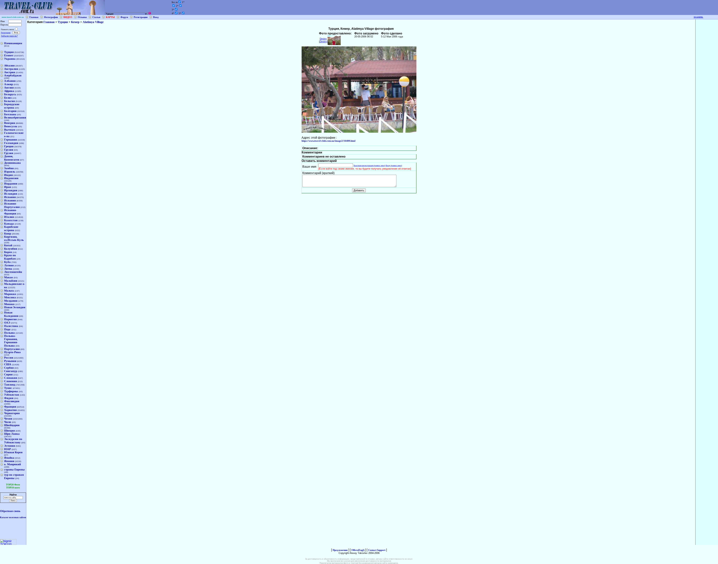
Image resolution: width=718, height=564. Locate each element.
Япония (9, 461)
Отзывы (82, 17)
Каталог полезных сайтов (13, 517)
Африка (9, 90)
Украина (10, 58)
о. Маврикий (12, 464)
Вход (156, 17)
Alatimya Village (93, 22)
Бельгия (9, 101)
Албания (10, 80)
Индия (8, 174)
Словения (10, 381)
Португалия (12, 348)
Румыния (10, 360)
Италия (9, 216)
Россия (8, 357)
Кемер (75, 22)
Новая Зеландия (14, 307)
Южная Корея (13, 452)
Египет (8, 55)
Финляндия (11, 401)
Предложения (340, 550)
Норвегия (10, 319)
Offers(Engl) (357, 550)
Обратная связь (10, 511)
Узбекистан (11, 394)
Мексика (10, 297)
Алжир (8, 84)
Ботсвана (10, 114)
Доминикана (12, 162)
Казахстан (11, 220)
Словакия (10, 377)
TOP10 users (13, 487)
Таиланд (9, 384)
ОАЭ (7, 322)
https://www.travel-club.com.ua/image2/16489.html (328, 140)
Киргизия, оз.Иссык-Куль (14, 238)
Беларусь (10, 94)
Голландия (11, 142)
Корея (8, 252)
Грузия (8, 149)
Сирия (8, 374)
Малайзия (10, 280)
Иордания (10, 183)
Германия (10, 139)
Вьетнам (9, 129)
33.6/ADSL (698, 17)
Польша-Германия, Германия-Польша (11, 340)
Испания (10, 197)
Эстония (9, 445)
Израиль (9, 171)
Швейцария (11, 425)
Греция (8, 146)
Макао (8, 277)
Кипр (7, 233)
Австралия (11, 68)
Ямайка (9, 457)
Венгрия (9, 122)
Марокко (10, 293)
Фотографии (51, 17)
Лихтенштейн (13, 271)
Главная (33, 17)
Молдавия (10, 300)
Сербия (9, 367)
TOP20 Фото (13, 484)
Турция (9, 52)
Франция (10, 406)
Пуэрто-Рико (12, 352)
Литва (8, 268)
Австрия (9, 72)
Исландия (10, 193)
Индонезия (11, 178)
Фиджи (8, 398)
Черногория (12, 413)
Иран (7, 186)
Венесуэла (10, 126)
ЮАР (7, 449)
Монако (9, 304)
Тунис (8, 387)
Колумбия (10, 248)
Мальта (9, 290)
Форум (124, 17)
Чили (7, 421)
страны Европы (14, 469)
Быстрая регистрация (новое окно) (369, 165)
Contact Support (376, 550)
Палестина (11, 325)
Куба (7, 261)
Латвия (9, 265)
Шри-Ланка (12, 433)
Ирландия (10, 190)
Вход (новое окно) (394, 165)
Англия (9, 87)
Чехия (8, 418)
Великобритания (15, 117)
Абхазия (9, 65)
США (7, 364)
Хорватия (10, 409)
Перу (7, 329)
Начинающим (13, 43)
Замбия (9, 168)
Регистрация (141, 17)
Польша (9, 332)
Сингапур (10, 371)
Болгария (10, 110)
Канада (9, 223)
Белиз (8, 97)
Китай (8, 245)
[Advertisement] (707, 75)
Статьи (96, 17)
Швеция (9, 430)
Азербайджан (13, 75)
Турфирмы (11, 391)
